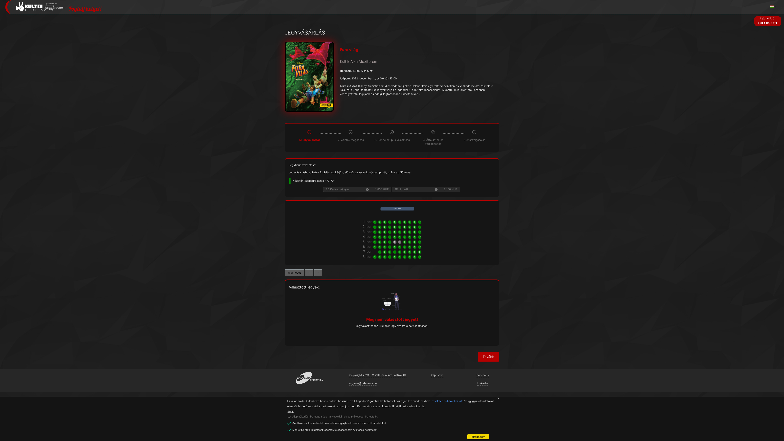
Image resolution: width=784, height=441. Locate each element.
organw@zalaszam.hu (363, 383)
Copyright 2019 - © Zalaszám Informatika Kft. (378, 375)
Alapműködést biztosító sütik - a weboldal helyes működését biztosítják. (335, 416)
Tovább (488, 357)
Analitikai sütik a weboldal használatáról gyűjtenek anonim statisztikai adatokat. (339, 423)
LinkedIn (482, 383)
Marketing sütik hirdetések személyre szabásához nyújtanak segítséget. (335, 430)
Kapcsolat (437, 375)
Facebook (483, 375)
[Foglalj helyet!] (39, 7)
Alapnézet (294, 272)
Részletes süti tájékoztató (447, 401)
